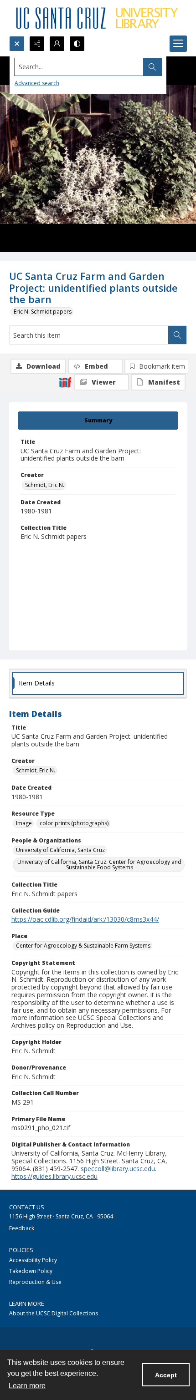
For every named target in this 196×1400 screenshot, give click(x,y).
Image (24, 823)
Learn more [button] (27, 1386)
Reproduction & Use (35, 1282)
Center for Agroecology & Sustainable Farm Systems (83, 945)
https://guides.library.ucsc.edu (54, 1176)
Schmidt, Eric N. (44, 485)
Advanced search (37, 83)
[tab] (98, 420)
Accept (166, 1375)
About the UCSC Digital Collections (53, 1313)
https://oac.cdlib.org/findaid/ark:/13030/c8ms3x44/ (85, 919)
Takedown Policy (30, 1271)
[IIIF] (65, 382)
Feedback (21, 1228)
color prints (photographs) (74, 823)
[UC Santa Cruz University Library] (98, 18)
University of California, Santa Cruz (60, 850)
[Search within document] (177, 335)
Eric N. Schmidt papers (43, 311)
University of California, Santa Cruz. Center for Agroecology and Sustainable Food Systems (99, 864)
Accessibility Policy (33, 1260)
